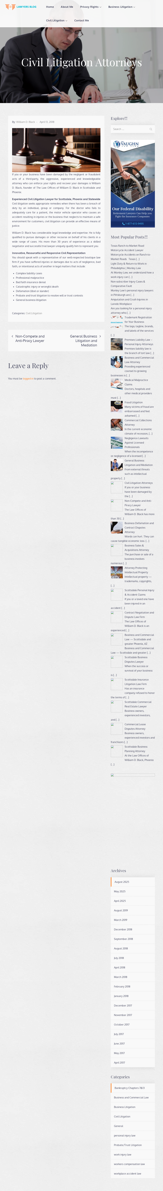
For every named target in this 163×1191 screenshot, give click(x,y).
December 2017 (123, 1005)
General (118, 1126)
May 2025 (119, 891)
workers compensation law (129, 1164)
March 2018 (120, 977)
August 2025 (122, 881)
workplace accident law (127, 1173)
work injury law (122, 1154)
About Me (67, 6)
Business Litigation (120, 6)
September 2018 (123, 939)
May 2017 (119, 1053)
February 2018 (122, 986)
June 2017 (119, 1043)
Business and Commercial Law (131, 1097)
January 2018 (121, 996)
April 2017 (119, 1062)
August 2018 (121, 948)
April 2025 (120, 900)
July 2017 (119, 1034)
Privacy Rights (89, 6)
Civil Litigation (55, 20)
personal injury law (124, 1135)
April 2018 (119, 967)
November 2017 (123, 1015)
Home (50, 6)
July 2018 (119, 958)
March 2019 (120, 920)
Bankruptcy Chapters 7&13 (130, 1088)
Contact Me (81, 20)
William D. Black (25, 121)
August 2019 (121, 910)
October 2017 (121, 1024)
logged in (28, 378)
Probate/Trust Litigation (128, 1145)
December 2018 (123, 929)
